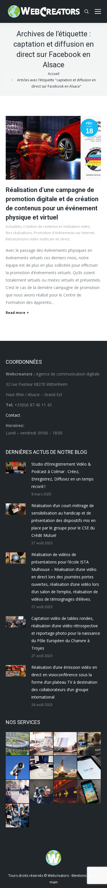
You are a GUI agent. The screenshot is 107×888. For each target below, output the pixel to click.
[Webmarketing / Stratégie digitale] (66, 792)
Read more (15, 312)
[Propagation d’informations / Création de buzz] (18, 768)
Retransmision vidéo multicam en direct (38, 239)
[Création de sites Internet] (42, 744)
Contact (13, 415)
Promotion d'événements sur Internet (64, 232)
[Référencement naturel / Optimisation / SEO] (89, 768)
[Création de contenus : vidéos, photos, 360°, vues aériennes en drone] (18, 792)
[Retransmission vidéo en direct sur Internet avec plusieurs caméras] (89, 744)
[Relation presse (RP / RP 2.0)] (18, 816)
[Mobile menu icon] (97, 11)
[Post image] (16, 467)
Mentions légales (85, 875)
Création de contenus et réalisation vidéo (56, 226)
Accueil (53, 73)
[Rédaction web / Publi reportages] (42, 768)
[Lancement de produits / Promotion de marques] (66, 768)
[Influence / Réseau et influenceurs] (42, 792)
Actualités (13, 226)
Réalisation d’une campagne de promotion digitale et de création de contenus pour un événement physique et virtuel (52, 203)
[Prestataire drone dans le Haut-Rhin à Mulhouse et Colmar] (18, 744)
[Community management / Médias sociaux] (89, 792)
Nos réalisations (19, 232)
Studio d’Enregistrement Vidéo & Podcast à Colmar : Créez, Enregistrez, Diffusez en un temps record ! (62, 475)
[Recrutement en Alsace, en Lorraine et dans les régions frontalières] (66, 744)
